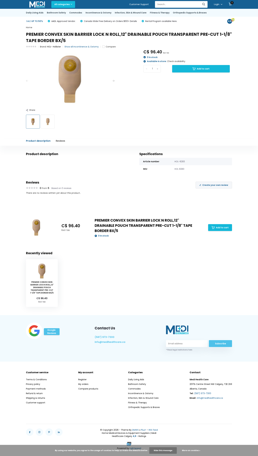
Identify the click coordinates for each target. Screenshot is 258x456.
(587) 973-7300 (104, 337)
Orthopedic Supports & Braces (190, 12)
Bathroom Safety (56, 12)
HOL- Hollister (54, 46)
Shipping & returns (35, 398)
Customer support (35, 402)
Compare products (88, 388)
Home (29, 27)
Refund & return (34, 393)
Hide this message (163, 450)
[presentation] (27, 80)
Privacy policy (33, 384)
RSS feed (153, 429)
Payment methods (36, 388)
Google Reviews (51, 332)
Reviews (60, 141)
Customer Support (139, 4)
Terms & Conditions (36, 379)
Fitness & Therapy (159, 12)
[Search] (204, 4)
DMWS (135, 429)
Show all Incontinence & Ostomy (81, 46)
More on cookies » (191, 450)
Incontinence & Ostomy (98, 12)
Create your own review (215, 185)
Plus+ (143, 429)
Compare (111, 46)
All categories (62, 4)
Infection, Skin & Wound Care (130, 12)
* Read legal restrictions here (179, 349)
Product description (38, 141)
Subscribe (220, 343)
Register (82, 379)
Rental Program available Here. (161, 21)
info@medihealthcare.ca (110, 342)
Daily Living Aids (34, 12)
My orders (83, 384)
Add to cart (203, 68)
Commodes (75, 12)
